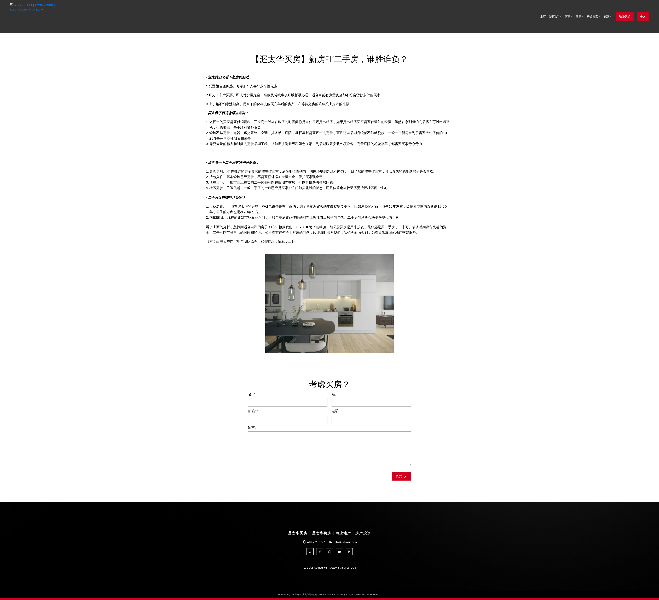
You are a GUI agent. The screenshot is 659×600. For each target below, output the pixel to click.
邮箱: (252, 411)
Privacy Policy (373, 594)
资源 (606, 16)
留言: (252, 427)
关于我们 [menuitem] (553, 16)
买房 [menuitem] (567, 16)
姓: (334, 394)
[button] (625, 16)
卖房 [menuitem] (578, 16)
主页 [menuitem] (543, 16)
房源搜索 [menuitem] (592, 16)
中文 (643, 16)
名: (250, 394)
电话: (335, 411)
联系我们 (624, 16)
